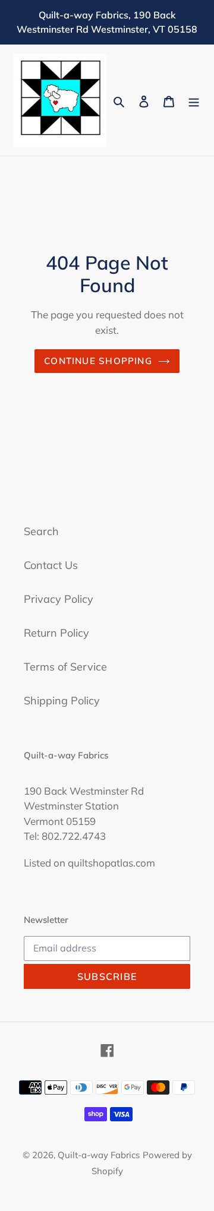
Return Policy (56, 633)
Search (41, 531)
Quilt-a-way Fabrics (99, 1155)
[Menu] (193, 100)
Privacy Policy (58, 599)
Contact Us (51, 565)
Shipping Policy (62, 700)
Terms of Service (65, 667)
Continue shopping (98, 360)
